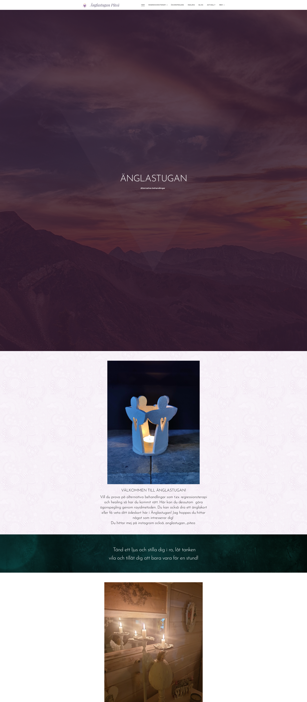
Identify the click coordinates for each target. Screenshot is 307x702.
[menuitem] (144, 5)
